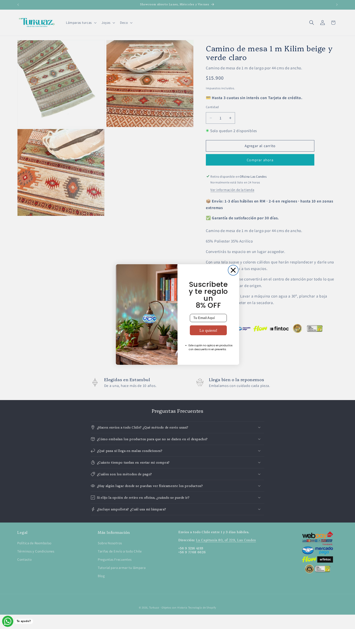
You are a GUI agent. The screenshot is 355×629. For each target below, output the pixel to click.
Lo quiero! (208, 330)
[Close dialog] (233, 270)
